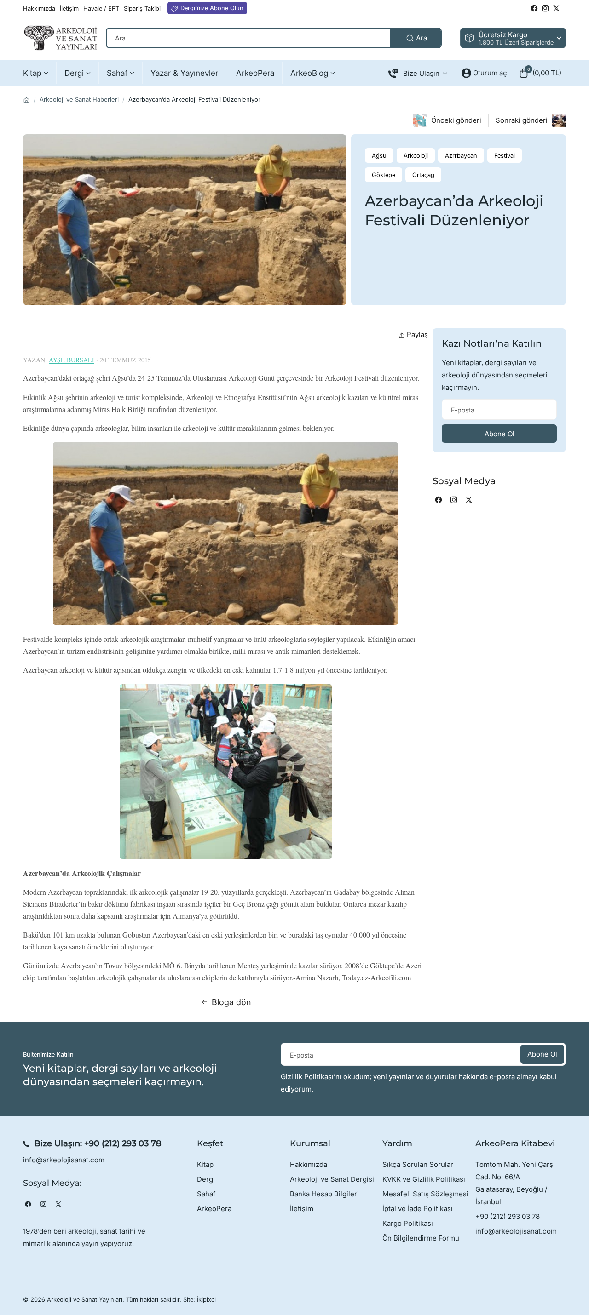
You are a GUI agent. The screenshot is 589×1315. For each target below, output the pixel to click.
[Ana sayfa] (26, 100)
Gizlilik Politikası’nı (311, 1076)
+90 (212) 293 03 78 (123, 1143)
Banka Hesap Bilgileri (324, 1193)
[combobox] (274, 38)
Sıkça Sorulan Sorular (417, 1164)
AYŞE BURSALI (71, 359)
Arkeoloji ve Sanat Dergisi (332, 1179)
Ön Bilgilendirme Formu (420, 1238)
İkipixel (206, 1299)
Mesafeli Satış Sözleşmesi (425, 1193)
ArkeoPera (214, 1208)
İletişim (301, 1208)
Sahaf (206, 1193)
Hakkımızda (308, 1164)
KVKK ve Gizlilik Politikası (423, 1179)
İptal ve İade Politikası (417, 1208)
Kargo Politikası (407, 1223)
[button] (540, 73)
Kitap (205, 1164)
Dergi (206, 1179)
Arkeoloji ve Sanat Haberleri (79, 99)
